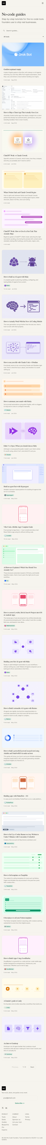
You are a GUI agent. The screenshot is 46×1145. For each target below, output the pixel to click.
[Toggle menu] (42, 3)
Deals (4, 1119)
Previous (15, 1067)
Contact (15, 1124)
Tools (3, 1117)
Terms (27, 1117)
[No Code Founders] (4, 3)
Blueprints (5, 1124)
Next (32, 1067)
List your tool (17, 1122)
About (14, 1117)
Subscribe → (19, 1103)
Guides (4, 1122)
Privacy (27, 1119)
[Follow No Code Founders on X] (3, 1108)
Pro (3, 1127)
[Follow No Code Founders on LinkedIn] (6, 1108)
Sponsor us (16, 1119)
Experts (4, 1130)
